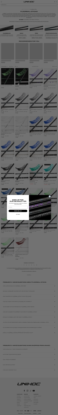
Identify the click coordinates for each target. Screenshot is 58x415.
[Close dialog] (50, 196)
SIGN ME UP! (18, 210)
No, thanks (18, 214)
